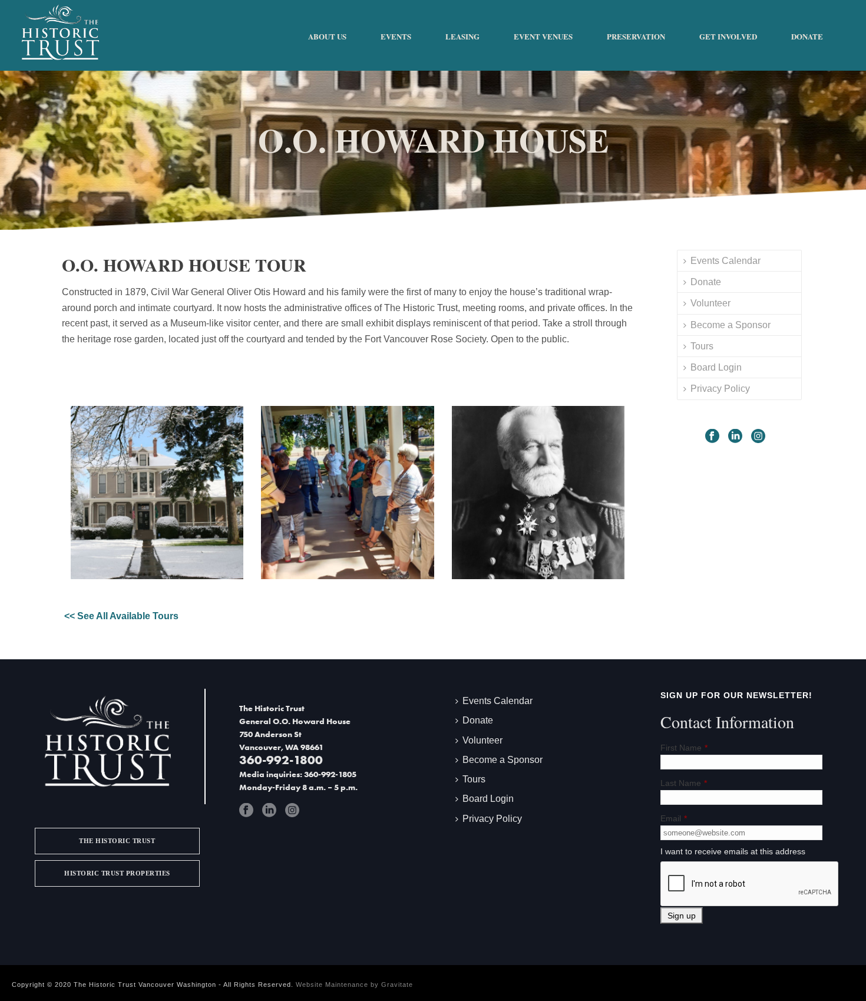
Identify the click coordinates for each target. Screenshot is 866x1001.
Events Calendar (725, 261)
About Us (327, 36)
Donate (807, 36)
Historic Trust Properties (117, 873)
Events (396, 36)
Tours (701, 346)
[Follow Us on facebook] (712, 436)
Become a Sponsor (730, 325)
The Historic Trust (117, 840)
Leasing (462, 36)
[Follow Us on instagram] (758, 436)
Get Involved (728, 36)
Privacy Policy (720, 389)
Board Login (716, 367)
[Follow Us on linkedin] (735, 436)
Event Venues (543, 36)
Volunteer (710, 303)
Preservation (636, 36)
